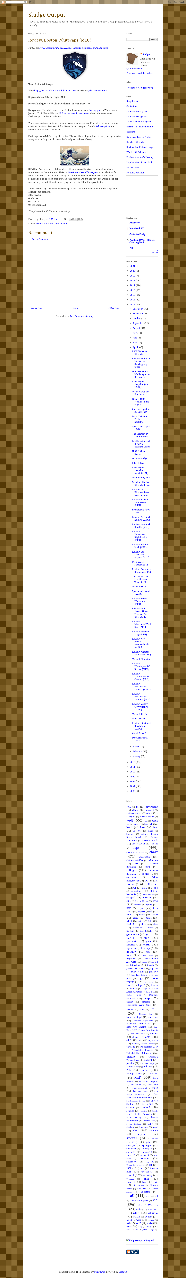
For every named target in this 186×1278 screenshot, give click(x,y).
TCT (129, 1168)
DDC (156, 888)
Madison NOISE (133, 995)
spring (148, 1142)
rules (155, 1088)
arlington (130, 817)
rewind (153, 1073)
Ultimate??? (132, 132)
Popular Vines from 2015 (139, 162)
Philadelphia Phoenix (142, 1050)
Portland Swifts (132, 1067)
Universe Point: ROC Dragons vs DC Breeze (141, 374)
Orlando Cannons (148, 1044)
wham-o (153, 1213)
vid (155, 1200)
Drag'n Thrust (141, 901)
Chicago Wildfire (134, 860)
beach (129, 827)
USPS (148, 1196)
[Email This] (70, 219)
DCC (144, 887)
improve (130, 959)
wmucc (151, 1220)
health (146, 944)
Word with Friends (136, 152)
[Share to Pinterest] (81, 219)
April (135, 347)
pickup (130, 1056)
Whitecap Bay (103, 126)
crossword (131, 877)
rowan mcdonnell (138, 1088)
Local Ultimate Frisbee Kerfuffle (139, 419)
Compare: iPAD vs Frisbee (139, 137)
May (135, 343)
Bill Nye (137, 831)
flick (143, 924)
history (145, 948)
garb (148, 934)
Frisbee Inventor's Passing (139, 157)
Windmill (136, 1217)
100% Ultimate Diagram (138, 122)
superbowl (131, 1162)
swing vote (149, 1162)
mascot (129, 1002)
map (147, 998)
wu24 (150, 1223)
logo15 (133, 989)
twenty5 (130, 1182)
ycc (137, 1230)
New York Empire (136, 1027)
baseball (148, 824)
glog (146, 938)
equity (149, 905)
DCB (134, 888)
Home (75, 308)
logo (140, 978)
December (138, 309)
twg (144, 1182)
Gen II (130, 938)
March (136, 747)
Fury (152, 931)
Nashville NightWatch (138, 1024)
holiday (131, 951)
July (135, 333)
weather (152, 1209)
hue (128, 955)
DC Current (151, 884)
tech (142, 1168)
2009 (133, 777)
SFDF (150, 1124)
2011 (133, 767)
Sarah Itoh (147, 1104)
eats (155, 901)
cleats (147, 867)
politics (130, 1063)
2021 (133, 266)
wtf (128, 1223)
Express (141, 912)
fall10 (135, 918)
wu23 (138, 1223)
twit (155, 1182)
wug (140, 1227)
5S (137, 807)
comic (145, 873)
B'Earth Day (138, 463)
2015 (133, 295)
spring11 (131, 1152)
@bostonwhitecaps (97, 91)
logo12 (129, 985)
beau (142, 827)
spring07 (130, 1146)
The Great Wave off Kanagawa (83, 172)
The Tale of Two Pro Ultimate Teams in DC (140, 579)
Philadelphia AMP (149, 1047)
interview (135, 965)
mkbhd (129, 1009)
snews (131, 1138)
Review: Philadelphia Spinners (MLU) (141, 697)
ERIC (128, 908)
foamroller (137, 928)
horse (149, 952)
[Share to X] (76, 219)
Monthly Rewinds (135, 173)
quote (144, 1070)
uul (156, 1196)
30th (128, 807)
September (138, 323)
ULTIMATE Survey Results (139, 127)
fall (150, 911)
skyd (155, 1127)
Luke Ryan (150, 992)
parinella (130, 1047)
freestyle (143, 931)
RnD (137, 1077)
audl (129, 820)
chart (153, 852)
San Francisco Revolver (136, 1101)
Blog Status (132, 101)
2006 (133, 791)
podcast (148, 1060)
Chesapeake (144, 857)
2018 (133, 281)
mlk (142, 1009)
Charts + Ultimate (135, 142)
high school (131, 949)
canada (154, 844)
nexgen (154, 1033)
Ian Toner (148, 956)
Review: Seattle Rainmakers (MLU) (140, 502)
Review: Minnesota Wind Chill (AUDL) (141, 624)
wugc (149, 1226)
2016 (133, 290)
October (137, 318)
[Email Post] (65, 219)
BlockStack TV (136, 228)
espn (141, 908)
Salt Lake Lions (141, 1091)
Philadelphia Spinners (138, 1053)
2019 (133, 276)
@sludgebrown (134, 69)
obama (135, 1037)
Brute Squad (138, 844)
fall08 (142, 915)
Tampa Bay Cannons (135, 1165)
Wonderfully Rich (141, 478)
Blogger (123, 1272)
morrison (153, 1017)
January (137, 756)
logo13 (58, 224)
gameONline (132, 934)
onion (134, 1044)
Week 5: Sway (139, 587)
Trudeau (130, 1179)
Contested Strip (137, 234)
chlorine (153, 860)
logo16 (146, 989)
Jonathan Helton (139, 975)
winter (148, 1217)
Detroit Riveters (148, 895)
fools (150, 928)
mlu (65, 224)
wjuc (138, 1220)
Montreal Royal (134, 1017)
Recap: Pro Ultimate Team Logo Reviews (140, 492)
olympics (153, 1040)
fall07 (129, 915)
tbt (150, 1165)
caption (139, 848)
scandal (130, 1108)
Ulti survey (138, 1185)
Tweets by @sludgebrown (139, 88)
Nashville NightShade (143, 1021)
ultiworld (141, 1189)
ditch (128, 901)
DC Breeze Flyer (140, 458)
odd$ (128, 1040)
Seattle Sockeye (133, 1124)
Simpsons (143, 1127)
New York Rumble (149, 1030)
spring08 (146, 1145)
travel (130, 1175)
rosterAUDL (136, 1085)
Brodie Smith (151, 841)
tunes (145, 1178)
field (150, 921)
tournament (146, 1172)
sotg (134, 1142)
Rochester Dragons (148, 1081)
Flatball (130, 924)
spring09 (131, 1149)
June (135, 338)
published (147, 1067)
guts (148, 941)
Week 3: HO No (139, 714)
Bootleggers (95, 110)
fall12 (129, 921)
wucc (129, 1226)
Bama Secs (134, 223)
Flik (131, 248)
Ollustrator (99, 1272)
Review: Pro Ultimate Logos (140, 147)
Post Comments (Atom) (81, 316)
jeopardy (153, 969)
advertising (152, 807)
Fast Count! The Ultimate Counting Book (142, 241)
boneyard (130, 834)
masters (146, 1002)
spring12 (147, 1152)
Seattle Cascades (143, 1114)
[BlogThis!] (73, 219)
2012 (133, 762)
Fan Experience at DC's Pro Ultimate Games (141, 444)
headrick (130, 945)
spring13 (130, 1155)
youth (144, 1230)
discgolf (130, 898)
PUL (128, 1070)
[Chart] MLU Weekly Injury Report (140, 402)
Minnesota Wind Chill (138, 1005)
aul (146, 821)
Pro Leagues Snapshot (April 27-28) (141, 384)
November (138, 314)
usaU (130, 1196)
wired (129, 1220)
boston (143, 834)
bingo (150, 831)
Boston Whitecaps (45, 224)
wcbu (139, 1209)
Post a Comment (40, 239)
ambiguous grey (134, 813)
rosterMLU (152, 1085)
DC (146, 880)
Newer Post (36, 308)
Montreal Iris (145, 1014)
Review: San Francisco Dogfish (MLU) (140, 555)
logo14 (154, 985)
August (137, 328)
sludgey (154, 1131)
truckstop (147, 1175)
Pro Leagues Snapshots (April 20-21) (140, 470)
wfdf (135, 1213)
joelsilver (153, 972)
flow (155, 924)
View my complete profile (139, 73)
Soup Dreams (138, 719)
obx (147, 1037)
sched (146, 1107)
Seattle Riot (149, 1121)
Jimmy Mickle (137, 972)
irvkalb (150, 965)
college (130, 870)
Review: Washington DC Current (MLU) (141, 677)
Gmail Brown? (139, 733)
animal (149, 813)
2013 (133, 305)
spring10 (147, 1149)
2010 (133, 772)
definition (136, 891)
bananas (137, 824)
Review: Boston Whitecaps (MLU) (140, 601)
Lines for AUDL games (137, 111)
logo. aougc (149, 982)
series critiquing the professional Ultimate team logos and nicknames (73, 48)
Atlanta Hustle (147, 817)
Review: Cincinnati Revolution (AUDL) (141, 726)
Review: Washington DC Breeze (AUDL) (141, 666)
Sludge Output (46, 15)
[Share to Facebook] (78, 219)
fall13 (141, 921)
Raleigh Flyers (134, 1074)
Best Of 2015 (132, 168)
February (138, 751)
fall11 (149, 918)
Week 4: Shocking (141, 659)
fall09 (155, 915)
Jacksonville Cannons (136, 969)
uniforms (145, 1192)
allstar (135, 810)
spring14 (144, 1155)
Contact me (132, 106)
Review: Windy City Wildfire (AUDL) (140, 707)
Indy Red (154, 962)
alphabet (150, 810)
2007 (133, 786)
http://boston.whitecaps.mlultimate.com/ (55, 91)
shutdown (130, 1127)
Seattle (144, 1111)
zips (152, 1230)
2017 (133, 285)
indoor (144, 962)
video (140, 1205)
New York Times (137, 1034)
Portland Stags (147, 1063)
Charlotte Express (135, 853)
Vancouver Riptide (139, 1201)
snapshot (141, 1134)
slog (135, 1130)
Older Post (114, 308)
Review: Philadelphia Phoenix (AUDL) (141, 687)
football (130, 931)
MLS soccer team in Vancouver (74, 113)
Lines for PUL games (136, 117)
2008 (133, 781)
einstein (138, 905)
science (130, 1111)
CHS (136, 864)
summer (145, 1158)
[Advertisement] (74, 275)
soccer (155, 1139)
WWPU (129, 1230)
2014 (133, 300)
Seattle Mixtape (134, 1117)
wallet (153, 1205)
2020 (133, 271)
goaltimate (131, 941)
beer (155, 827)
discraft (147, 898)
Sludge (146, 54)
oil (140, 1040)
